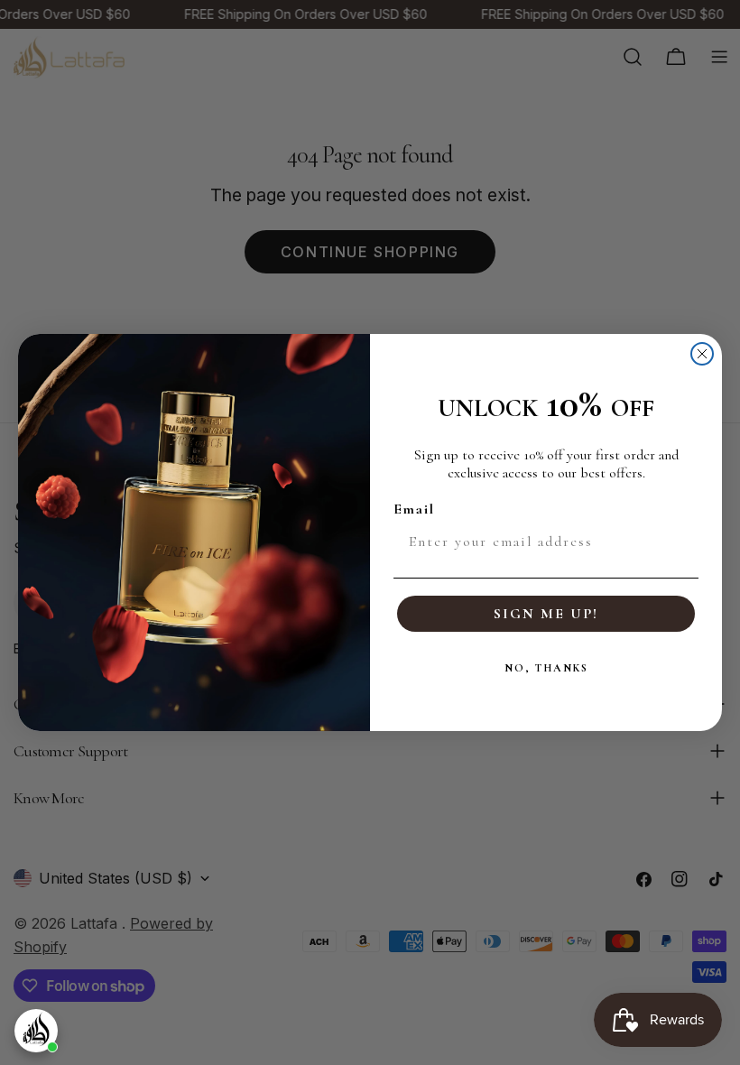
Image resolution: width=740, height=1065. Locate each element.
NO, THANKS (546, 668)
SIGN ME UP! (546, 614)
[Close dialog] (702, 354)
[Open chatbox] (36, 1030)
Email (414, 509)
